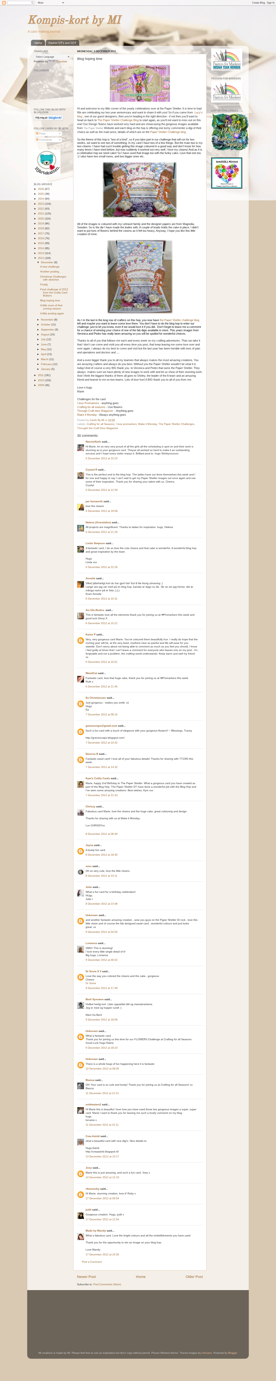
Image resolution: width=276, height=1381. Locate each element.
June (44, 344)
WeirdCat (91, 673)
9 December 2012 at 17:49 (102, 988)
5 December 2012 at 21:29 (102, 532)
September (48, 329)
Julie (89, 887)
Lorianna (91, 943)
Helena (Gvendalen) (98, 522)
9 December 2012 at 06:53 (102, 960)
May (44, 349)
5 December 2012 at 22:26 (102, 567)
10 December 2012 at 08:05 (102, 1068)
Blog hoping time (50, 300)
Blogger (232, 1353)
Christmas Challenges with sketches (53, 278)
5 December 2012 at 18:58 (102, 511)
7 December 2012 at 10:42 (102, 742)
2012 (41, 258)
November (47, 319)
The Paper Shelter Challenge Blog (118, 120)
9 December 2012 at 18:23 (102, 1047)
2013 (41, 253)
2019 (41, 223)
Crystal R (91, 469)
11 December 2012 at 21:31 (102, 1093)
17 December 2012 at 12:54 (102, 1219)
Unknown (92, 915)
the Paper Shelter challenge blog (179, 320)
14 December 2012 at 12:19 (102, 1177)
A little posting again (52, 313)
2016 (41, 238)
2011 (41, 375)
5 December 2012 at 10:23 (102, 458)
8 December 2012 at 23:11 (101, 875)
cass (89, 866)
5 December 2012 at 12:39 (102, 490)
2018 (41, 228)
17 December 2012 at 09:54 (102, 1198)
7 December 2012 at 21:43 (102, 795)
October (46, 324)
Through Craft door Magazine (96, 410)
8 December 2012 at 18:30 (102, 854)
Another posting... (50, 271)
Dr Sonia (91, 983)
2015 (41, 243)
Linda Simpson (95, 543)
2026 (41, 189)
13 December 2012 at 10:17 (102, 1156)
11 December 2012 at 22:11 (102, 1124)
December (47, 262)
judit (88, 1209)
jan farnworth (94, 501)
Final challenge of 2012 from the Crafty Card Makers (54, 292)
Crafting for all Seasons (100, 424)
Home (38, 42)
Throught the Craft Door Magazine (97, 428)
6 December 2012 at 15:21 (102, 623)
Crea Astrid (93, 1136)
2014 (41, 248)
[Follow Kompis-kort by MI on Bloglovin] (48, 119)
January (46, 369)
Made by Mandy (96, 1230)
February (47, 364)
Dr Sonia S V (93, 971)
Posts (42, 133)
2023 (41, 203)
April (44, 354)
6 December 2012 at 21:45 (102, 686)
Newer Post (86, 1277)
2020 (41, 218)
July (43, 339)
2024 (41, 198)
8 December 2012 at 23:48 (102, 903)
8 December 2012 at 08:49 (102, 834)
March (45, 359)
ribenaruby (93, 1188)
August (45, 334)
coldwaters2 (93, 1104)
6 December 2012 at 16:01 (102, 662)
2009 (41, 385)
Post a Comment (92, 1261)
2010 (41, 380)
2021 (41, 213)
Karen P (91, 634)
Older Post (194, 1277)
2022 (41, 208)
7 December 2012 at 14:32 (102, 767)
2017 (41, 233)
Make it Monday (87, 414)
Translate (61, 61)
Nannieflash (93, 441)
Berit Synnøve (95, 999)
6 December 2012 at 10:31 (102, 598)
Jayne (89, 845)
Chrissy (90, 806)
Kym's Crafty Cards (98, 778)
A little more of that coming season (51, 307)
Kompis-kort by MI (73, 20)
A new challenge (50, 266)
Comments (45, 139)
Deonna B (92, 754)
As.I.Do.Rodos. (95, 610)
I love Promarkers (88, 403)
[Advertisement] (62, 1315)
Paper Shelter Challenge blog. (168, 131)
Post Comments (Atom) (107, 1284)
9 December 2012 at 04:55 (102, 932)
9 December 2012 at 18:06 (102, 1019)
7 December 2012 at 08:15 (102, 714)
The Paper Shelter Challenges (176, 424)
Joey (89, 1167)
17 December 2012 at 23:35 (102, 1254)
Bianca (90, 1080)
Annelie (90, 578)
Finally (44, 284)
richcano (207, 1353)
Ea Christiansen (96, 697)
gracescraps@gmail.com (101, 725)
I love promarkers (126, 424)
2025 (41, 193)
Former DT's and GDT (62, 42)
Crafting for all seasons (91, 407)
